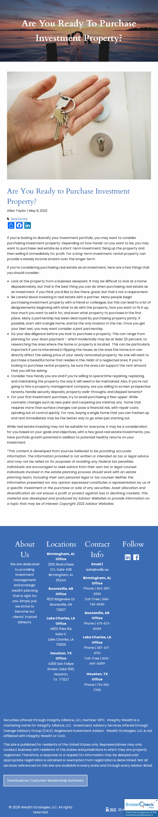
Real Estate (19, 219)
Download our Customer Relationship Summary (45, 780)
